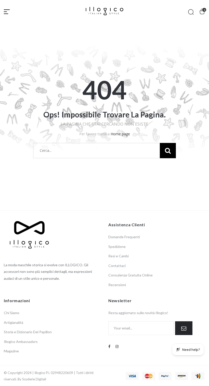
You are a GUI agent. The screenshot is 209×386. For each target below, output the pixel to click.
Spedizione (117, 246)
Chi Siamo (11, 313)
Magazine (11, 351)
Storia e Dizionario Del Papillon (28, 332)
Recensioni (117, 285)
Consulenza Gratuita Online (130, 275)
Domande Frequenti (124, 237)
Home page (120, 133)
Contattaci (117, 265)
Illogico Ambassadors (21, 341)
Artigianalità (13, 322)
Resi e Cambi (118, 256)
